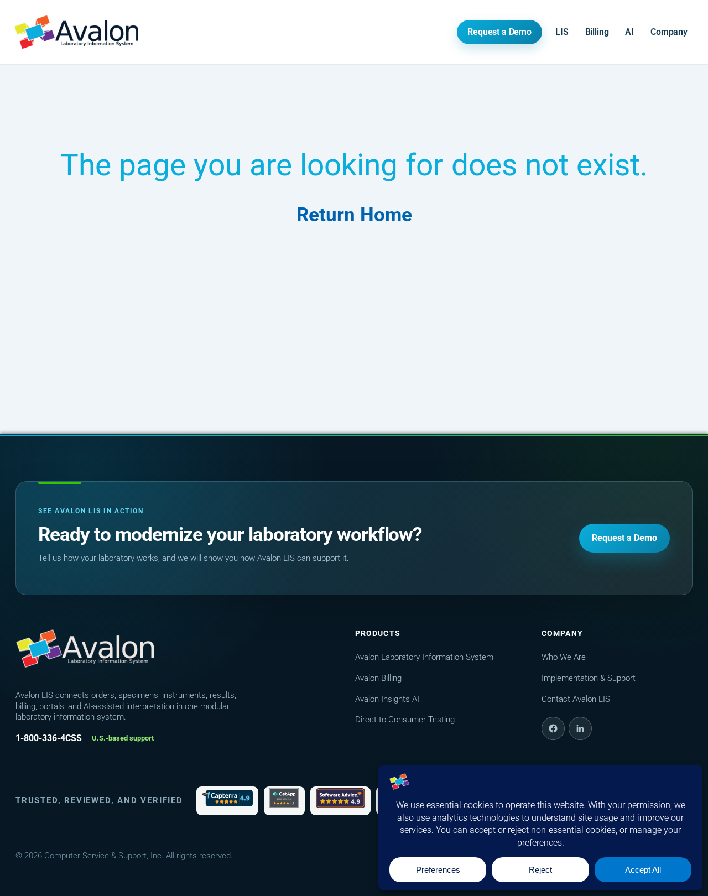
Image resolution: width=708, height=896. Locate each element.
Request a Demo (499, 32)
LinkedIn (580, 728)
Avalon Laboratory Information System (424, 657)
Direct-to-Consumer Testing (405, 720)
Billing (597, 32)
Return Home (354, 215)
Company (669, 32)
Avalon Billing (378, 678)
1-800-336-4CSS (48, 738)
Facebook (553, 728)
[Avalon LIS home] (84, 648)
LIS (562, 32)
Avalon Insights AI (387, 699)
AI (629, 32)
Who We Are (564, 657)
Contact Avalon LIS (576, 699)
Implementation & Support (589, 678)
